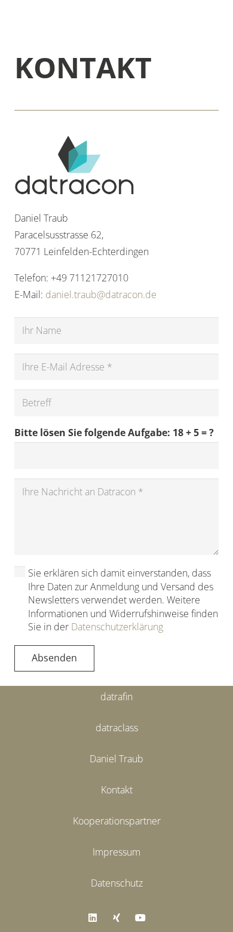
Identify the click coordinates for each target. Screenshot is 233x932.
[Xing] (116, 918)
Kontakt (117, 789)
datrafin (116, 696)
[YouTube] (140, 918)
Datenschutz (117, 883)
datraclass (117, 727)
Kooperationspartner (117, 820)
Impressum (116, 852)
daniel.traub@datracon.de (101, 294)
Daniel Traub (116, 758)
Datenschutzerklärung (117, 626)
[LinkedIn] (93, 918)
